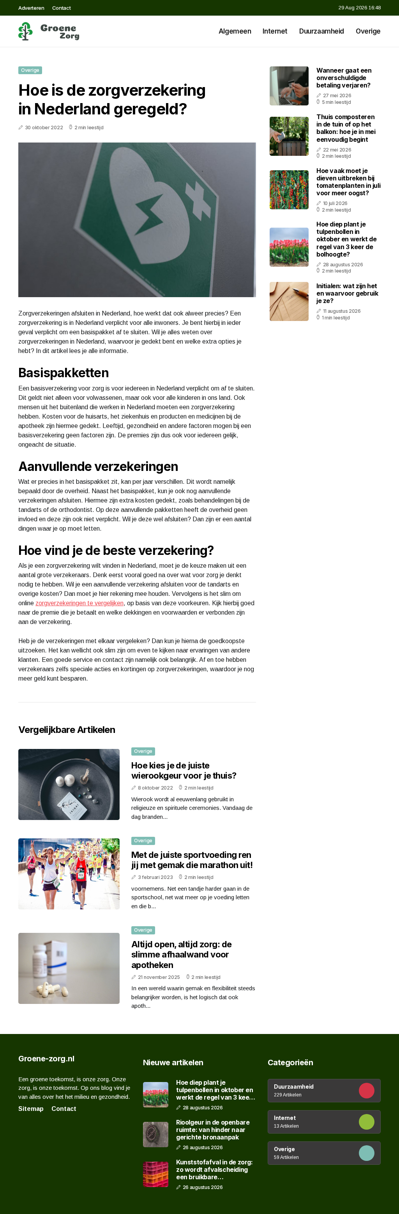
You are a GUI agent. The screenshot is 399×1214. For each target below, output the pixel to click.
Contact (61, 8)
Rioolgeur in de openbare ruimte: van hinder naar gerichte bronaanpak (212, 1130)
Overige (368, 31)
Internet (275, 31)
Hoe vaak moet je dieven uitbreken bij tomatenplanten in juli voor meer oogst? (348, 182)
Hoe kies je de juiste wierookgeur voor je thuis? (184, 770)
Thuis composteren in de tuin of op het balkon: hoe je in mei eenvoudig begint (346, 128)
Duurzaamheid (321, 31)
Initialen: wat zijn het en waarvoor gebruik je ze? (347, 293)
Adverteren (31, 8)
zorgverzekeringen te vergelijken (79, 603)
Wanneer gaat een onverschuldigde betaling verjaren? (344, 77)
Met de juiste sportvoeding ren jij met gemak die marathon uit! (191, 860)
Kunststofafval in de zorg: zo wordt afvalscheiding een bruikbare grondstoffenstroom (214, 1170)
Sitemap (31, 1108)
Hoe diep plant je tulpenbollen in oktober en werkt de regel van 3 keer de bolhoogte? (346, 239)
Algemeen (235, 31)
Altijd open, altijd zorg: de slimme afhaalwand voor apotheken (181, 954)
